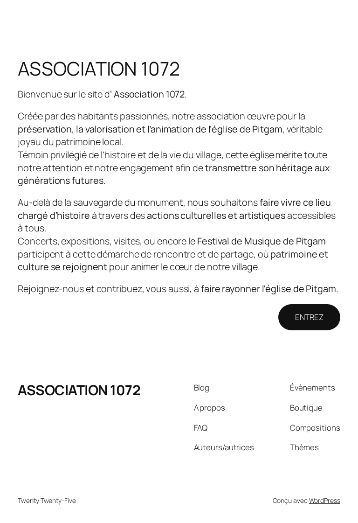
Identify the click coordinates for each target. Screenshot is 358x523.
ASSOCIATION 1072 (79, 389)
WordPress (324, 500)
